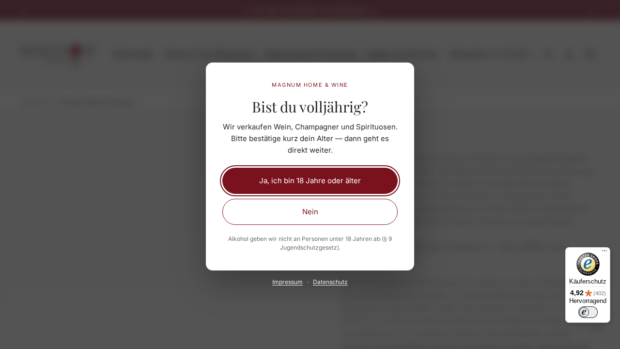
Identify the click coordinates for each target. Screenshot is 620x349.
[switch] (588, 312)
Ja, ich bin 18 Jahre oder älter (310, 180)
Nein (310, 211)
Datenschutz (330, 282)
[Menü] (604, 253)
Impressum (287, 282)
